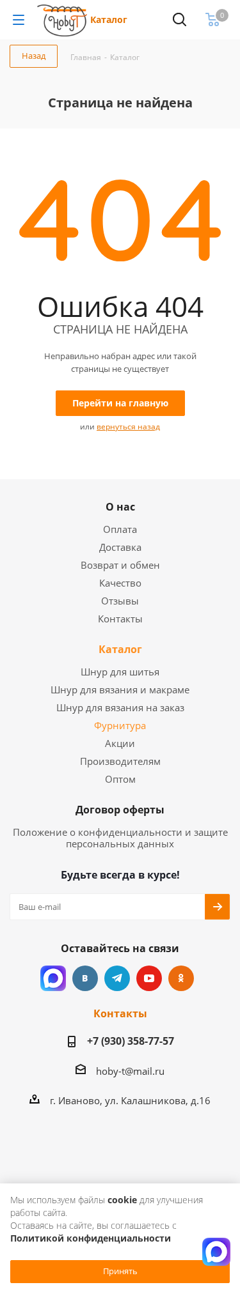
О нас (120, 507)
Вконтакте (85, 978)
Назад (33, 55)
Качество (120, 582)
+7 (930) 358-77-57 (130, 1041)
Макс (53, 978)
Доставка (120, 547)
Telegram (117, 978)
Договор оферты (120, 810)
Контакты (120, 618)
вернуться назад (128, 426)
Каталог (108, 19)
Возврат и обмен (120, 564)
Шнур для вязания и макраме (120, 689)
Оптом (120, 779)
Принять (120, 1271)
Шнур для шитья (120, 671)
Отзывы (120, 600)
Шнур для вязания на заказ (120, 707)
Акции (120, 743)
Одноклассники (181, 978)
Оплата (120, 529)
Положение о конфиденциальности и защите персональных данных (120, 838)
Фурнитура (120, 725)
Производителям (120, 761)
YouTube (149, 978)
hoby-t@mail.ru (130, 1071)
